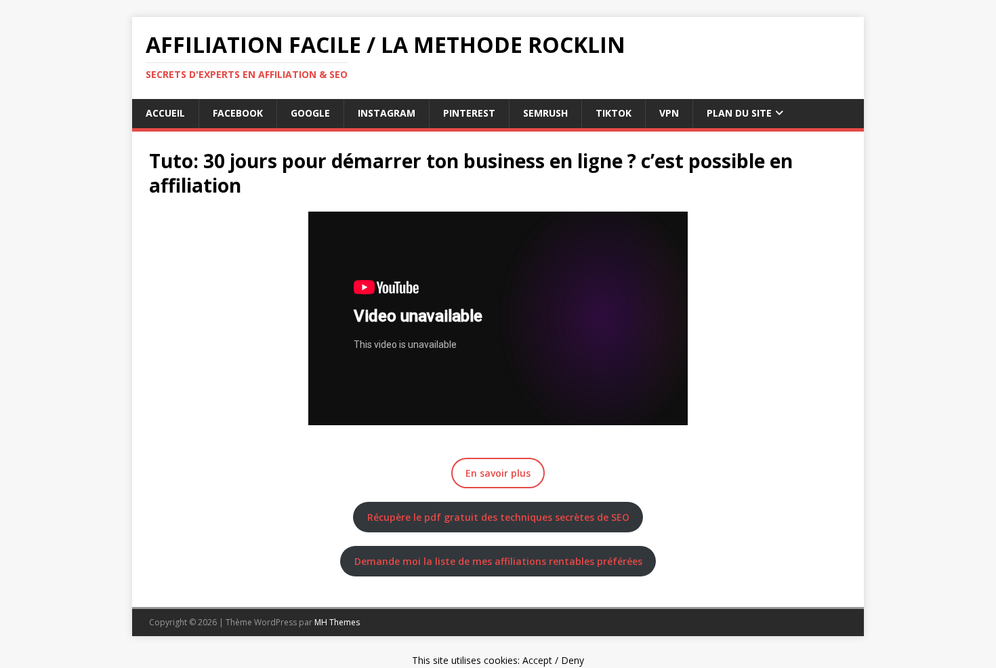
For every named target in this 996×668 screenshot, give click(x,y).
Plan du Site (739, 112)
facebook (238, 112)
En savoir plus (498, 473)
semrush (545, 112)
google (310, 112)
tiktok (613, 112)
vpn (669, 112)
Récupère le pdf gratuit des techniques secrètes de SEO (498, 517)
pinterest (469, 112)
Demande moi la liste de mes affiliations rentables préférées (498, 561)
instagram (386, 112)
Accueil (165, 112)
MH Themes (337, 622)
